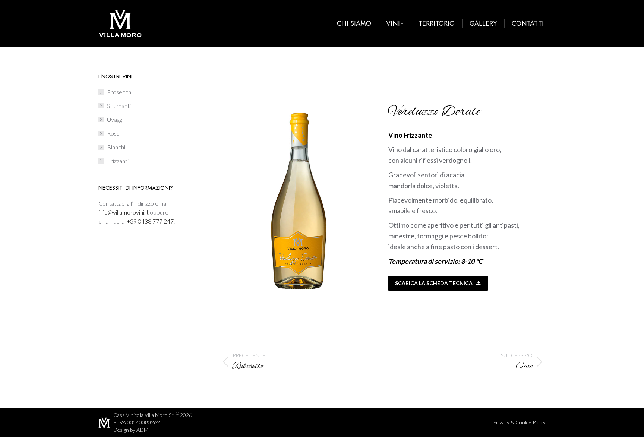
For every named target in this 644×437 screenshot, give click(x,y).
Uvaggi (115, 119)
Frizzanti (118, 160)
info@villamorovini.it (123, 212)
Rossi (113, 133)
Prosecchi (119, 91)
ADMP (143, 430)
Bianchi (116, 147)
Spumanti (119, 105)
